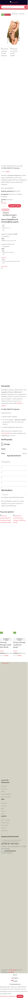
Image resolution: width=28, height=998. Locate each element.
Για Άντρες (3, 806)
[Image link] (14, 720)
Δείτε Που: (4, 266)
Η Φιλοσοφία (4, 786)
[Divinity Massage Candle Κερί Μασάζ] (19, 573)
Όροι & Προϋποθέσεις (6, 794)
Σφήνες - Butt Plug (5, 820)
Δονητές (3, 813)
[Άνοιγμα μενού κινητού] (1, 2)
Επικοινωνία (4, 789)
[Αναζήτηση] (25, 7)
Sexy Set (11, 194)
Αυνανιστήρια (4, 830)
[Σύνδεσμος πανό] (14, 326)
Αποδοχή (20, 996)
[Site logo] (14, 2)
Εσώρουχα (4, 196)
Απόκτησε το (5, 210)
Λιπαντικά (3, 828)
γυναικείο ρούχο (6, 433)
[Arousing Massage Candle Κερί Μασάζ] (6, 573)
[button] (6, 639)
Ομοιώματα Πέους (5, 822)
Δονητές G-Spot (4, 825)
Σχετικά (3, 258)
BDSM (2, 808)
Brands (2, 791)
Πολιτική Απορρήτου (6, 797)
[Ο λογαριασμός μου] (26, 2)
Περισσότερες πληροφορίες (8, 996)
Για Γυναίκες (18, 194)
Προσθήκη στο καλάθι (15, 205)
